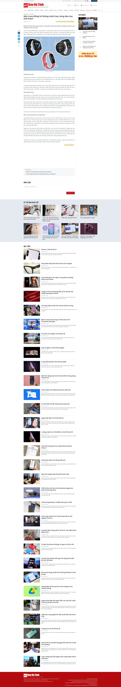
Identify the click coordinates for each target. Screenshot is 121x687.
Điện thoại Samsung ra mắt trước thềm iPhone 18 (31, 218)
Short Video (30, 10)
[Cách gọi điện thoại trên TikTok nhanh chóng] (32, 310)
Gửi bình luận (70, 192)
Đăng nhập (95, 0)
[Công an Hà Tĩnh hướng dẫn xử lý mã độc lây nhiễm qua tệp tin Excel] (32, 296)
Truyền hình (95, 5)
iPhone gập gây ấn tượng (87, 217)
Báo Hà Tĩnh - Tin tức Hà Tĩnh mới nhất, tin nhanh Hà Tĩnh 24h (36, 5)
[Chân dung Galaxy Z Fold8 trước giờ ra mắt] (32, 506)
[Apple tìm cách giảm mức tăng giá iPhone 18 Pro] (88, 229)
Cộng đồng (94, 10)
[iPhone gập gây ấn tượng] (88, 210)
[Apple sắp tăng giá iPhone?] (69, 210)
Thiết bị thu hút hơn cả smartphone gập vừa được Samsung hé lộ (57, 489)
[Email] (19, 39)
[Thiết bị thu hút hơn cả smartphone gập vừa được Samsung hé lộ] (32, 492)
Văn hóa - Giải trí (53, 10)
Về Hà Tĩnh (76, 10)
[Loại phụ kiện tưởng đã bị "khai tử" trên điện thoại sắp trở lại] (32, 534)
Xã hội (46, 10)
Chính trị (37, 10)
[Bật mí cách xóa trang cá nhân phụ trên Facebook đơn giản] (32, 324)
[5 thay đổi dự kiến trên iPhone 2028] (32, 366)
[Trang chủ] (25, 10)
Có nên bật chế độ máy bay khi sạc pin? (55, 404)
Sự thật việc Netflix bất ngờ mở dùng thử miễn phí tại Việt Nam (57, 559)
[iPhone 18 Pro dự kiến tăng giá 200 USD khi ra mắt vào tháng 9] (32, 647)
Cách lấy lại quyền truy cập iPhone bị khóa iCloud (56, 447)
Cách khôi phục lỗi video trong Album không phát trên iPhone (57, 278)
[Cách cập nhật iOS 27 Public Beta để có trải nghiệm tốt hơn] (32, 520)
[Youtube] (87, 1)
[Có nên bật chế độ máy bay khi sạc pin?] (32, 408)
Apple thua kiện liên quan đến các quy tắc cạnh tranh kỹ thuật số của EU (58, 601)
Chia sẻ (18, 30)
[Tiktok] (85, 0)
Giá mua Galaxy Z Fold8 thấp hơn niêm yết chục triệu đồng (89, 27)
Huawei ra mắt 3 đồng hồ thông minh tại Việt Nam (38, 172)
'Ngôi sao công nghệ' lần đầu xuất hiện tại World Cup (58, 615)
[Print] (19, 42)
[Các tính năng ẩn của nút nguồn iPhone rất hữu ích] (32, 229)
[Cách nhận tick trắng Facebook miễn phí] (32, 394)
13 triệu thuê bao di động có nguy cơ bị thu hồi (89, 42)
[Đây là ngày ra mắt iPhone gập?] (32, 352)
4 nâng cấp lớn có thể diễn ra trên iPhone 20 (57, 432)
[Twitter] (19, 36)
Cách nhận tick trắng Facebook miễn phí (56, 390)
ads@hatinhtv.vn (94, 685)
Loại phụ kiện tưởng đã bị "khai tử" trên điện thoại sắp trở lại (58, 531)
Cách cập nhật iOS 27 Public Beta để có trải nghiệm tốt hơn (56, 517)
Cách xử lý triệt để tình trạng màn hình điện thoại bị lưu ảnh (51, 237)
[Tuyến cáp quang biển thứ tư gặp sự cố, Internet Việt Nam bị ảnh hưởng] (51, 210)
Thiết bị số (32, 14)
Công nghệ (88, 10)
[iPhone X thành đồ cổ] (32, 254)
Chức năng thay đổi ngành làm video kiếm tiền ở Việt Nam (58, 657)
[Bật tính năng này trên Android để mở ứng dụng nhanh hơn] (32, 380)
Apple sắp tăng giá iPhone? (69, 217)
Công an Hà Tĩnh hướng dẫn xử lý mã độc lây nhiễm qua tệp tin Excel (57, 292)
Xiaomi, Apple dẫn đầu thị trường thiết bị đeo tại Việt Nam (41, 174)
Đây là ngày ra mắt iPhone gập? (52, 348)
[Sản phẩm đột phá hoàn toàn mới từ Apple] (32, 268)
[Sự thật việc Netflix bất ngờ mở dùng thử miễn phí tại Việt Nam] (32, 563)
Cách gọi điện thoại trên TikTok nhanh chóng (57, 306)
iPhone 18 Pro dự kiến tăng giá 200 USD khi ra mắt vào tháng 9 (58, 643)
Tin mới (71, 5)
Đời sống (82, 10)
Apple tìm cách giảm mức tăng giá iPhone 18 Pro (89, 47)
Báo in (78, 5)
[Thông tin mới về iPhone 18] (32, 633)
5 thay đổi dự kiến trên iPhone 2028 (53, 362)
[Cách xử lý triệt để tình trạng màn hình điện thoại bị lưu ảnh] (51, 229)
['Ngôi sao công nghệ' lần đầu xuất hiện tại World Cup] (32, 619)
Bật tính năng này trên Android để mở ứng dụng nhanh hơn (58, 377)
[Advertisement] (49, 156)
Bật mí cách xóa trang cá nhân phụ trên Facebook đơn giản (55, 320)
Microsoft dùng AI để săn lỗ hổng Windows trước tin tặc (58, 573)
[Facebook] (83, 1)
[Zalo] (89, 0)
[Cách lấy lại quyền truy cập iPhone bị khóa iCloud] (32, 450)
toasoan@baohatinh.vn (92, 684)
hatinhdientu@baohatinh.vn (91, 682)
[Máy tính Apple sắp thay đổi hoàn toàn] (32, 478)
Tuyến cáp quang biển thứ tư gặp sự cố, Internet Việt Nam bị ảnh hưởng (51, 219)
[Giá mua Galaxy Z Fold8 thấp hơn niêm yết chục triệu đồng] (69, 229)
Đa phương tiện (86, 5)
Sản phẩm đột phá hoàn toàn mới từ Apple (56, 264)
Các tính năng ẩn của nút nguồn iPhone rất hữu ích (31, 236)
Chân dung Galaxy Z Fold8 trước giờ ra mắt (56, 502)
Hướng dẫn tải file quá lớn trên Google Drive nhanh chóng (57, 587)
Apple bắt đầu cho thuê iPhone (89, 37)
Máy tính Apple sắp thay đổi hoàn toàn (55, 474)
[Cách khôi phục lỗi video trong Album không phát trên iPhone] (32, 282)
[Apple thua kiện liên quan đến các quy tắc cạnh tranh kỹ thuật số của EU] (32, 605)
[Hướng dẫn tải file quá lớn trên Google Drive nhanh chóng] (32, 591)
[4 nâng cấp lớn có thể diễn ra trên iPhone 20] (32, 436)
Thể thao (66, 10)
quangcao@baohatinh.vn (85, 685)
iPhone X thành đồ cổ (48, 249)
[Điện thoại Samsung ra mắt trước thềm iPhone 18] (32, 210)
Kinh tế (41, 10)
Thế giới (71, 10)
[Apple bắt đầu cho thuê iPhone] (32, 422)
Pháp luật (60, 10)
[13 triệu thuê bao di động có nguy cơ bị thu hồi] (32, 549)
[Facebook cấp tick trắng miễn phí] (32, 464)
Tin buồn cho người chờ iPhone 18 (53, 334)
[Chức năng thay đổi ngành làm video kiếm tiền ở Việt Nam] (32, 661)
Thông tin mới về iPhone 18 (50, 629)
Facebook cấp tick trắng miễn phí (89, 32)
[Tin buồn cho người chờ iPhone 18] (32, 338)
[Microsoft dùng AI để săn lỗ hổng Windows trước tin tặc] (32, 577)
